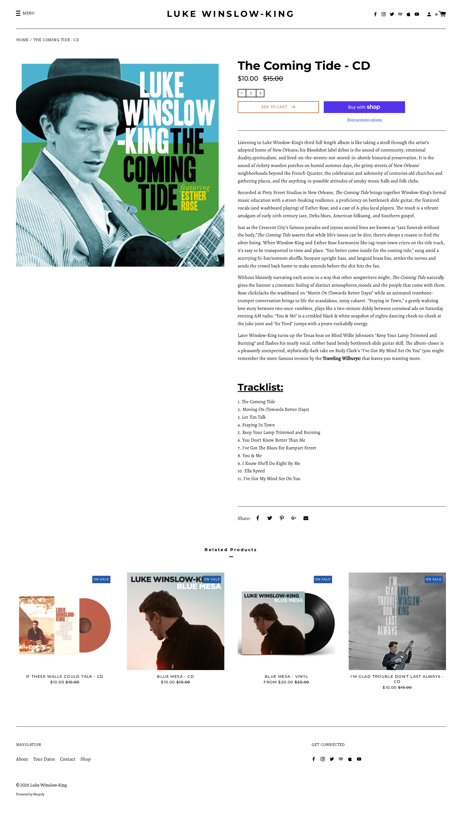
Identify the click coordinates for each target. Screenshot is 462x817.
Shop (85, 759)
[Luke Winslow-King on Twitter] (392, 14)
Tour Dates (44, 759)
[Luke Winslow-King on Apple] (408, 14)
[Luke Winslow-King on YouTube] (417, 14)
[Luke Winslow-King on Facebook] (375, 14)
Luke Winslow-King (231, 14)
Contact (67, 759)
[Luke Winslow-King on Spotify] (400, 14)
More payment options (364, 119)
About (22, 759)
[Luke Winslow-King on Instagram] (384, 14)
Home (22, 40)
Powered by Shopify (30, 794)
